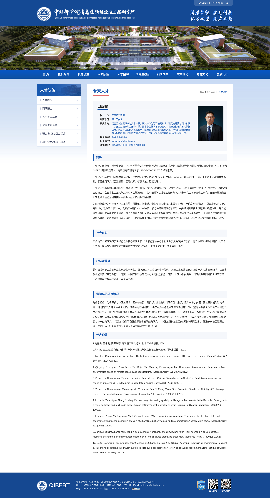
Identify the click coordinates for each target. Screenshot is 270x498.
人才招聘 (123, 74)
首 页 (46, 74)
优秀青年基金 (49, 125)
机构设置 (83, 74)
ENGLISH (203, 3)
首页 (213, 92)
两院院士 (47, 108)
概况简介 (63, 74)
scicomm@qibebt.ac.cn (152, 485)
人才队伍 (103, 74)
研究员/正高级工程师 (53, 133)
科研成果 (162, 74)
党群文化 (202, 74)
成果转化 (182, 74)
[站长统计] (135, 488)
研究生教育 (143, 74)
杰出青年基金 (49, 117)
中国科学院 (217, 3)
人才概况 (47, 100)
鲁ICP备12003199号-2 (112, 481)
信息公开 (222, 74)
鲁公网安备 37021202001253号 (139, 481)
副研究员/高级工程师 (53, 142)
